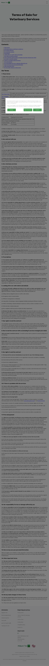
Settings (11, 109)
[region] (24, 105)
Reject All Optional (27, 109)
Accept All (37, 109)
